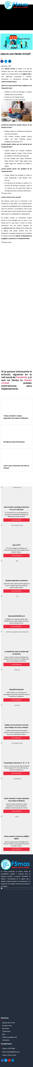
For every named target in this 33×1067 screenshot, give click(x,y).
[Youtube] (9, 1060)
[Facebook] (2, 1060)
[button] (16, 12)
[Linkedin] (12, 1060)
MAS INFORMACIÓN (16, 520)
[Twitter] (5, 1060)
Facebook (21, 377)
